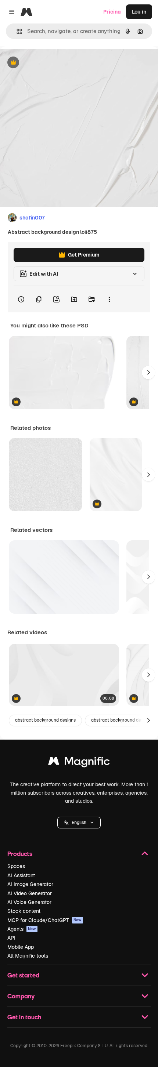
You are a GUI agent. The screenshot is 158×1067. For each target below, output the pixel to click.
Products (19, 853)
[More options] (109, 299)
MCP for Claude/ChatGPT (44, 920)
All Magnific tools (27, 955)
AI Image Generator (30, 884)
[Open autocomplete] (16, 31)
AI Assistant (21, 875)
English (79, 822)
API (11, 937)
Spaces (16, 866)
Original (47, 62)
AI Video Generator (29, 893)
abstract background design (120, 720)
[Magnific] (79, 763)
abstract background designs (45, 720)
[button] (79, 822)
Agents (21, 929)
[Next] (148, 372)
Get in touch (24, 1017)
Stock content (23, 911)
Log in (139, 11)
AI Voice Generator (29, 902)
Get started (23, 975)
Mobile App (20, 947)
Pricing (112, 11)
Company (21, 996)
